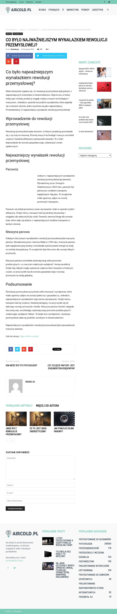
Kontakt (38, 2)
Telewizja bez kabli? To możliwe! (63, 554)
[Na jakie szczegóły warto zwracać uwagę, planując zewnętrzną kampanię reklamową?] (48, 566)
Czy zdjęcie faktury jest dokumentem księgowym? (61, 367)
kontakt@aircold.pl (14, 560)
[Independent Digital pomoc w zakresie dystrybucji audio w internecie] (104, 87)
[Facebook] (104, 2)
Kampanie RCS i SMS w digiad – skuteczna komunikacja (86, 71)
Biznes (42, 9)
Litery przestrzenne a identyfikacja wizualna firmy (64, 541)
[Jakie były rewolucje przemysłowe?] (16, 419)
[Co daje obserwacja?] (104, 135)
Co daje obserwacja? (86, 132)
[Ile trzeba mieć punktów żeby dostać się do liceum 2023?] (104, 121)
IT (63, 9)
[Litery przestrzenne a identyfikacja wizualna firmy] (48, 541)
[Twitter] (109, 2)
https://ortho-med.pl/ (29, 336)
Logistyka (97, 9)
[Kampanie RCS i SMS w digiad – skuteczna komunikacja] (104, 72)
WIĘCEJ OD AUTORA (47, 405)
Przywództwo (86, 561)
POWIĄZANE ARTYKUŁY (19, 405)
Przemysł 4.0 (17, 34)
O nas (21, 2)
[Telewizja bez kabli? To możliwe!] (48, 554)
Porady (85, 9)
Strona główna (11, 2)
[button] (107, 9)
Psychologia (85, 543)
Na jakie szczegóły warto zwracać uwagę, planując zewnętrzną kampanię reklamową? (65, 570)
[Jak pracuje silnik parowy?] (64, 419)
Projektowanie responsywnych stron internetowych (91, 588)
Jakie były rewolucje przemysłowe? (13, 431)
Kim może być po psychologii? (21, 365)
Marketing (73, 9)
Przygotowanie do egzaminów (95, 539)
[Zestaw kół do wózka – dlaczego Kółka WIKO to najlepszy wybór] (104, 104)
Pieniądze (54, 9)
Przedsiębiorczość (89, 548)
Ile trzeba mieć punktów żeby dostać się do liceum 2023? (86, 119)
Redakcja (15, 49)
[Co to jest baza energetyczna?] (40, 419)
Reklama (29, 2)
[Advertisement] (58, 21)
